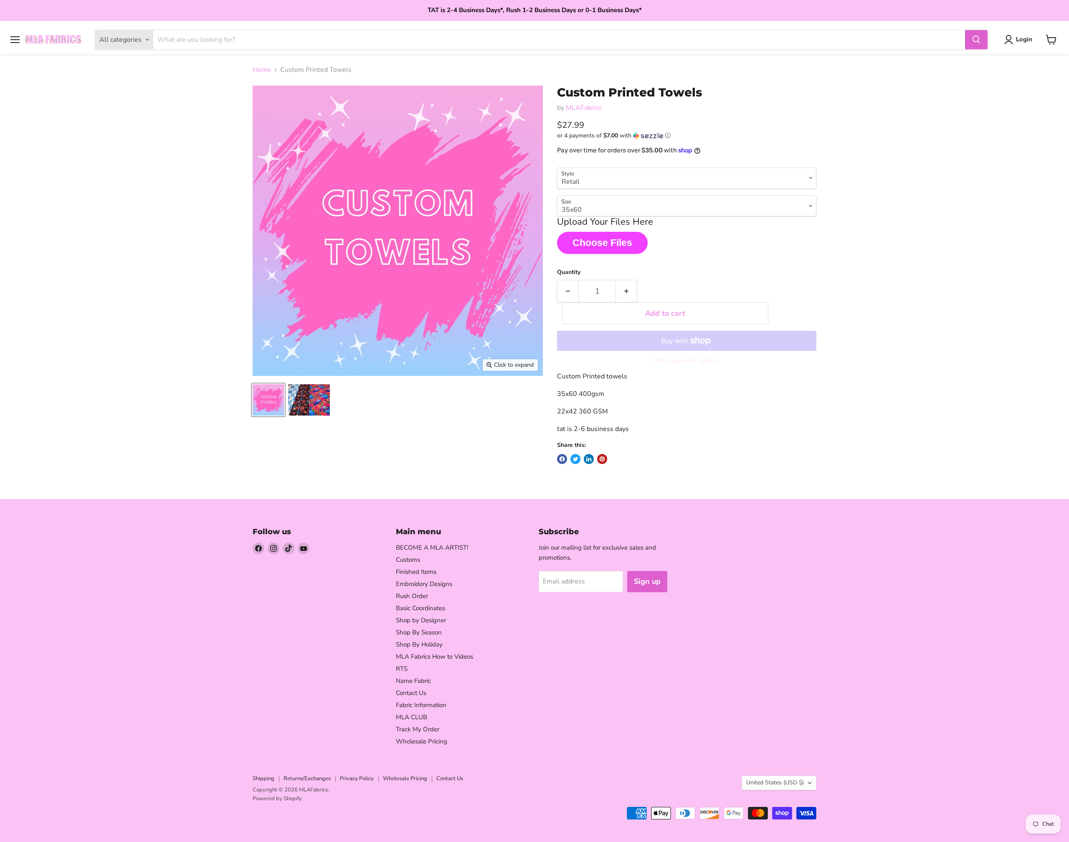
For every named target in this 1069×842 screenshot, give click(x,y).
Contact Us (411, 693)
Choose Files (602, 242)
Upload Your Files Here (605, 222)
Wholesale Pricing (421, 741)
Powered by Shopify (277, 798)
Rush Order (412, 596)
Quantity (568, 272)
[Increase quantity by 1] (626, 291)
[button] (686, 135)
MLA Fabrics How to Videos (434, 656)
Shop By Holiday (419, 644)
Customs (408, 559)
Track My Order (417, 729)
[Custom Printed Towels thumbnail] (268, 399)
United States (775, 782)
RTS (402, 668)
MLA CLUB (411, 717)
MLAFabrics (584, 107)
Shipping (263, 778)
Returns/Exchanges (307, 778)
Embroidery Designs (424, 584)
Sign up (647, 581)
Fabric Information (421, 705)
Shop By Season (419, 632)
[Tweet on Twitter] (575, 459)
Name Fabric (413, 681)
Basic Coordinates (420, 608)
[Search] (976, 39)
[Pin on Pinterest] (602, 459)
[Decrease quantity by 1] (567, 291)
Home (262, 70)
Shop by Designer (421, 620)
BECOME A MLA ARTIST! (432, 547)
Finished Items (416, 572)
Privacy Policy (357, 778)
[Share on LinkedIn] (589, 459)
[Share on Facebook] (562, 459)
